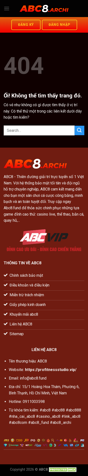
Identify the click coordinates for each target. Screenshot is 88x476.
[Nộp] (79, 130)
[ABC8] (44, 8)
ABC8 (8, 176)
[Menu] (7, 8)
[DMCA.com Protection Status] (63, 469)
